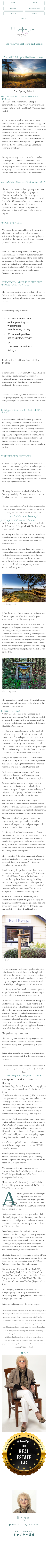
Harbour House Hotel (26, 1269)
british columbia (14, 1314)
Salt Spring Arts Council (16, 1217)
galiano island (7, 1320)
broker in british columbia (27, 1314)
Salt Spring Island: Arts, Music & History (24, 1075)
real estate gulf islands (10, 509)
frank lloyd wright (39, 1317)
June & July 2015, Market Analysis (24, 516)
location (34, 1327)
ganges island (16, 1320)
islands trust (38, 1324)
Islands (13, 13)
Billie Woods (27, 1278)
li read (38, 1065)
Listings (13, 8)
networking (39, 1330)
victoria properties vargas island (19, 1344)
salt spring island (36, 509)
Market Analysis (23, 506)
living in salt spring (25, 1327)
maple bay (25, 1330)
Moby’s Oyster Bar (24, 1272)
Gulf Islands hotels (39, 1320)
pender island (21, 1334)
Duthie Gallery (8, 1125)
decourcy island (15, 1317)
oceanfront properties (9, 1334)
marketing (32, 1330)
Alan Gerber (7, 1142)
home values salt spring (9, 1324)
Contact (24, 19)
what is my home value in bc (37, 1344)
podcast (28, 1334)
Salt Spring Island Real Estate (26, 1310)
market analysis (40, 506)
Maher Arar (32, 1289)
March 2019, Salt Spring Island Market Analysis (24, 57)
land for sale (11, 1327)
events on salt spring (27, 1317)
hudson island (21, 1324)
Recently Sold (34, 8)
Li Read (38, 513)
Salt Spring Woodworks (12, 1119)
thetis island (32, 1340)
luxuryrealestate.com (15, 1330)
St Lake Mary (24, 1340)
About (34, 3)
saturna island (15, 1340)
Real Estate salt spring (24, 509)
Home (13, 3)
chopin (38, 1314)
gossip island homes (26, 1320)
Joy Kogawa (21, 1196)
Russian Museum (14, 1095)
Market (35, 13)
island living (30, 1324)
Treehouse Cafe (15, 1275)
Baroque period (21, 1240)
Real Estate (35, 1334)
